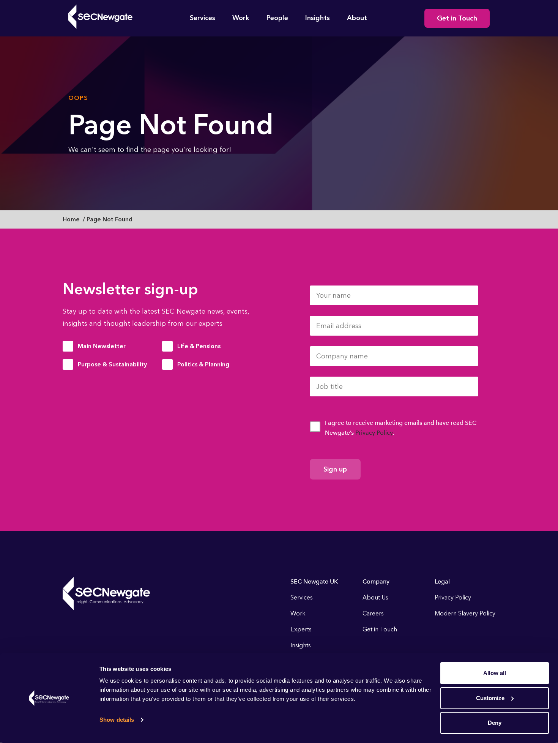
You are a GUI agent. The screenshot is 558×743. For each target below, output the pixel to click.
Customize (490, 698)
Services (202, 18)
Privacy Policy (374, 432)
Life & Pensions (199, 346)
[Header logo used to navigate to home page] (100, 17)
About (357, 18)
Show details (116, 719)
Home (71, 219)
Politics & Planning (203, 364)
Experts (301, 629)
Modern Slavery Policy (465, 613)
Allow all (494, 673)
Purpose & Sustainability (112, 364)
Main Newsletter (102, 346)
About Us (375, 597)
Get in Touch (457, 18)
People (277, 18)
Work (240, 18)
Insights (317, 18)
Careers (373, 613)
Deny (494, 722)
